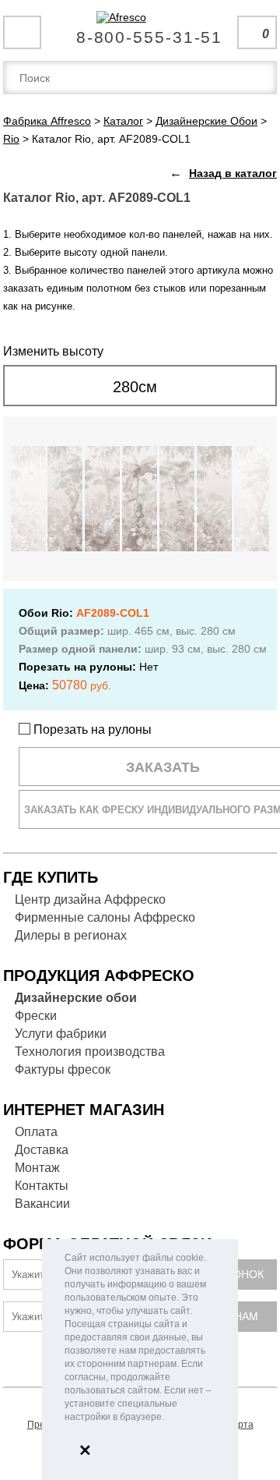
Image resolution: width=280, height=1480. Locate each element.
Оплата (36, 1131)
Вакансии (42, 1203)
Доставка (41, 1149)
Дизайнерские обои (76, 997)
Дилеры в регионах (71, 935)
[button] (168, 1418)
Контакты (41, 1185)
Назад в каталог (233, 173)
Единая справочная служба (140, 31)
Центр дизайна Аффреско (90, 899)
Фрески (36, 1015)
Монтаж (37, 1167)
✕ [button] (85, 1450)
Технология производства (90, 1051)
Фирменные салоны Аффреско (105, 917)
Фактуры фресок (62, 1069)
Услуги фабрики (61, 1033)
